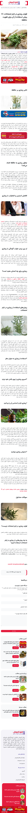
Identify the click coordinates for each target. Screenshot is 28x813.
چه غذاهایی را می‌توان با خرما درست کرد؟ (11, 695)
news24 (10, 564)
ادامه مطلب (15, 648)
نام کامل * (24, 593)
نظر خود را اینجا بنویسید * (21, 614)
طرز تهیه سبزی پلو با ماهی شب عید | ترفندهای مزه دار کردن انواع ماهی (10, 711)
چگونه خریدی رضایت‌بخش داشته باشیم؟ (11, 677)
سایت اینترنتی (24, 607)
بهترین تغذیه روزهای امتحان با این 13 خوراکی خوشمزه (14, 490)
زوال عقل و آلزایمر (23, 298)
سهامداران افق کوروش (20, 758)
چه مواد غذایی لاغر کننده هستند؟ (11, 685)
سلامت (18, 7)
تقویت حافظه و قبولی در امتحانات (15, 279)
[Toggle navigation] (25, 3)
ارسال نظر (14, 631)
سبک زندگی (22, 774)
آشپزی (23, 771)
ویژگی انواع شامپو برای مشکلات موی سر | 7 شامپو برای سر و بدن (10, 661)
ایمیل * (25, 600)
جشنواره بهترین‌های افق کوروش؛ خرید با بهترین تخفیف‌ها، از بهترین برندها (11, 643)
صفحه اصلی (24, 7)
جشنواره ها (22, 763)
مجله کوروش (15, 67)
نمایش (18, 52)
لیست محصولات (21, 760)
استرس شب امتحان (22, 225)
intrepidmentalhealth (18, 564)
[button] (1, 25)
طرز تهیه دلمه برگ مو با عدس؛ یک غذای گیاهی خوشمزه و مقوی (11, 652)
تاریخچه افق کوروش (20, 780)
